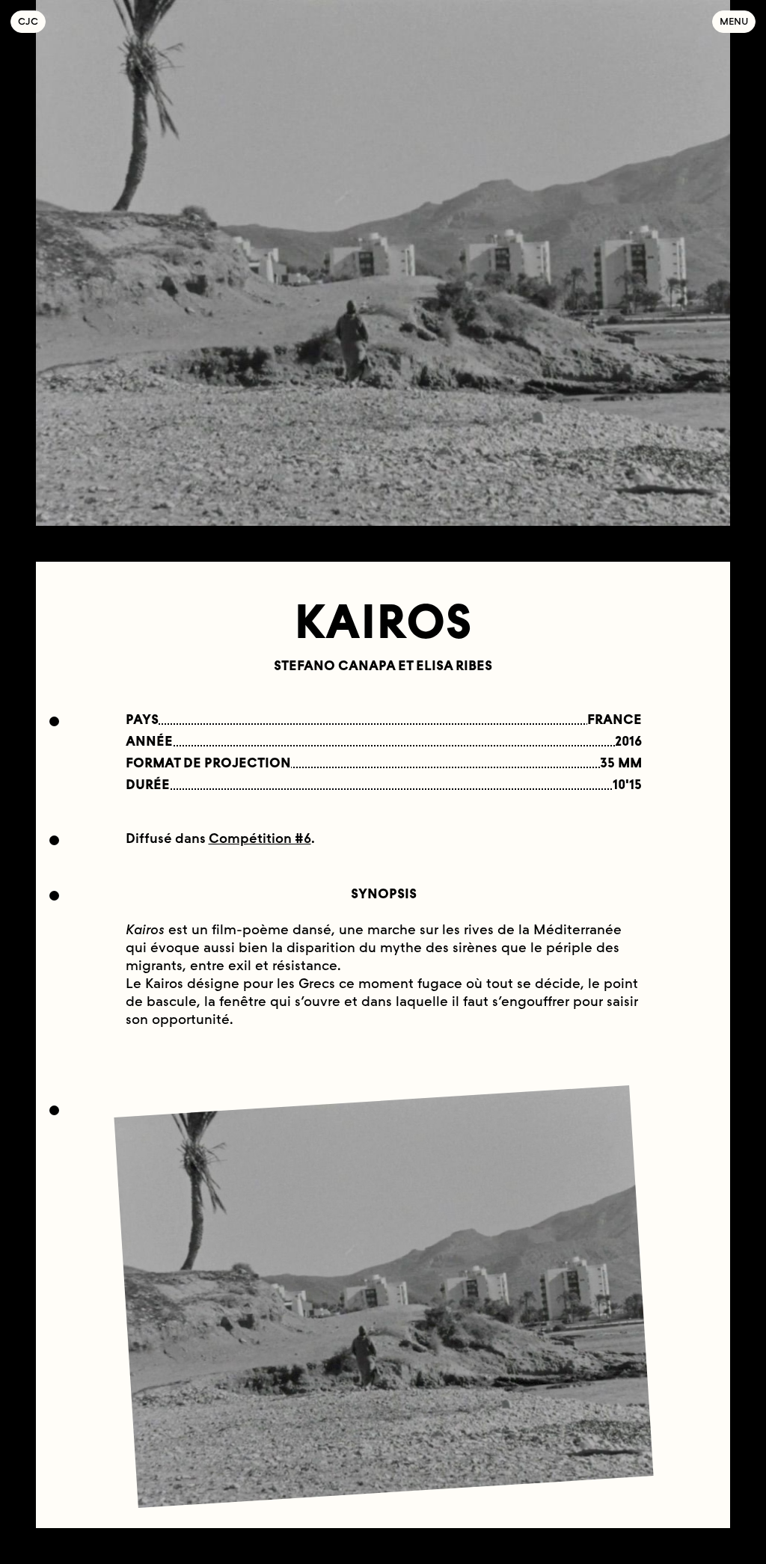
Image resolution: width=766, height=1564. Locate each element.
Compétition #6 (260, 838)
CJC (32, 21)
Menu (734, 21)
